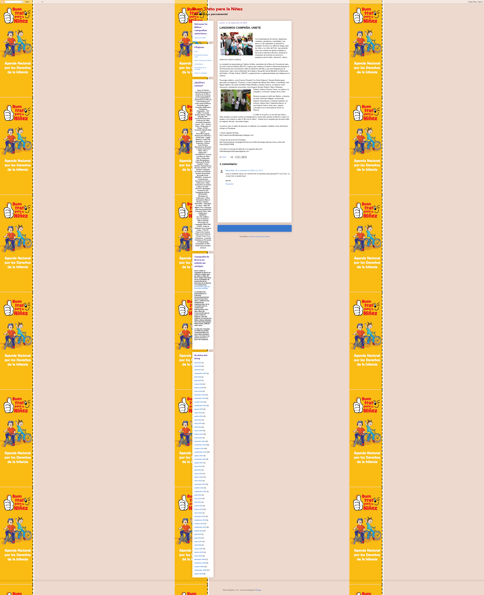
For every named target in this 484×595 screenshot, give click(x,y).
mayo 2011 (198, 498)
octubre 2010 (199, 524)
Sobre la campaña (200, 73)
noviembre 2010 (200, 520)
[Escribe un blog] (238, 157)
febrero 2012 (199, 477)
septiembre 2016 (200, 373)
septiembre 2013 (200, 452)
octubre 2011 (199, 488)
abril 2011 (197, 502)
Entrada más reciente (229, 228)
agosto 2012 (198, 463)
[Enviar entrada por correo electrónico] (231, 157)
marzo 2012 (198, 474)
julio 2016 (197, 377)
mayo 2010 (198, 541)
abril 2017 (197, 370)
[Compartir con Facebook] (243, 157)
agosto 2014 (198, 416)
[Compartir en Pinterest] (245, 157)
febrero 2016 (199, 388)
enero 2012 (198, 481)
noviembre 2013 (200, 445)
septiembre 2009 (200, 570)
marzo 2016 (198, 384)
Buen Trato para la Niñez (217, 9)
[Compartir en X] (241, 157)
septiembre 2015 (200, 405)
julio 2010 (197, 534)
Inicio (257, 228)
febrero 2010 (199, 552)
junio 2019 (198, 366)
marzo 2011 (198, 506)
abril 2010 (197, 545)
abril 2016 (197, 380)
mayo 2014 (198, 423)
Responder (229, 184)
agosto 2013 (198, 456)
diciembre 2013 (199, 441)
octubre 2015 (199, 402)
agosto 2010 (198, 531)
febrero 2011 (198, 509)
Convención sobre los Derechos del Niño (202, 287)
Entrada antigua (282, 228)
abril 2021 (197, 363)
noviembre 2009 (200, 563)
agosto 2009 (198, 574)
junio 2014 (198, 420)
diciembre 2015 (199, 395)
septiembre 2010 (200, 527)
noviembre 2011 (200, 484)
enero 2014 (198, 438)
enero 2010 (198, 556)
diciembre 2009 (199, 559)
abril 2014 (197, 427)
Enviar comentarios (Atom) (260, 236)
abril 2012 (197, 470)
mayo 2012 (198, 466)
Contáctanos (198, 64)
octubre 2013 (199, 448)
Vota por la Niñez (200, 38)
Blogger (258, 590)
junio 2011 (198, 495)
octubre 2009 (199, 567)
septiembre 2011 (200, 491)
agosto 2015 (198, 409)
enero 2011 (198, 513)
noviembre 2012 (200, 459)
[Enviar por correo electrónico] (236, 157)
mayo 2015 (198, 413)
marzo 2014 (198, 431)
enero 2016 (198, 391)
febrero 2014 (199, 434)
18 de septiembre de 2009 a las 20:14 (249, 170)
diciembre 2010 (199, 516)
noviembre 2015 (200, 398)
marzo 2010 (198, 549)
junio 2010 (198, 538)
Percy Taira (230, 170)
